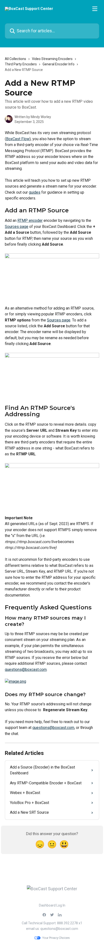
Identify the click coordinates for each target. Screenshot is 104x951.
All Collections (15, 59)
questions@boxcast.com (26, 669)
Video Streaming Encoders (52, 59)
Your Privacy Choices (56, 937)
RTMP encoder (30, 220)
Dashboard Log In (52, 905)
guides (34, 192)
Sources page (16, 226)
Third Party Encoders (21, 64)
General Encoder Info (58, 64)
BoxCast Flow (18, 139)
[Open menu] (94, 9)
